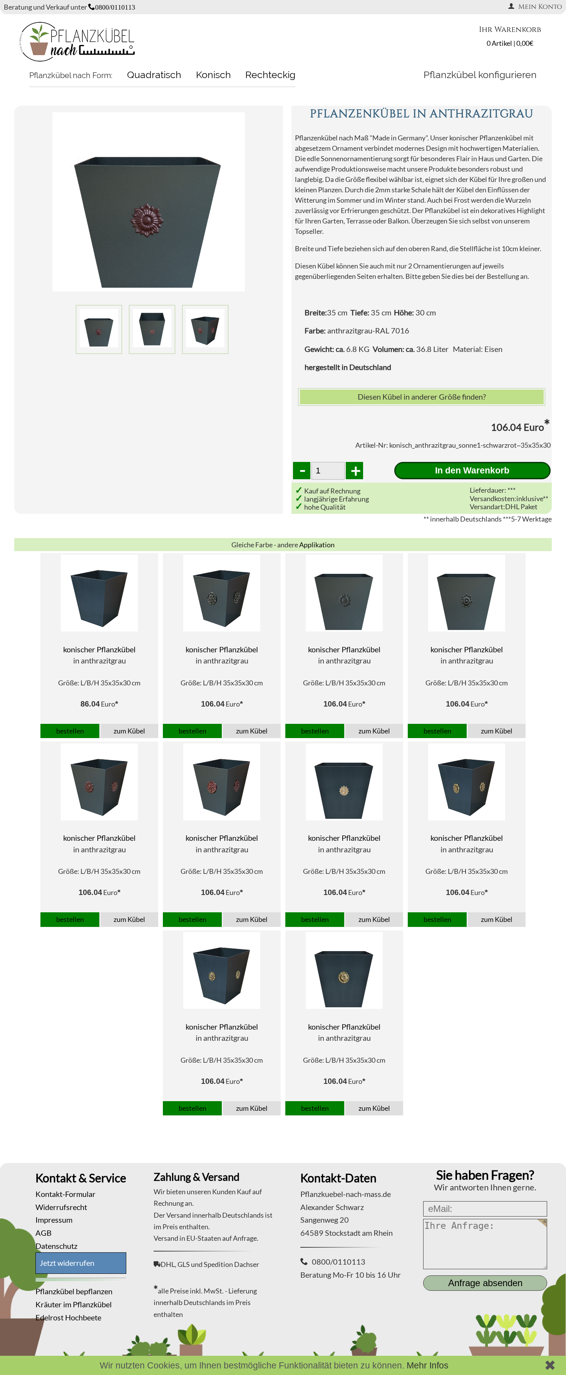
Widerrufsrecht (61, 1207)
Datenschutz (56, 1245)
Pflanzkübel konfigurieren (480, 74)
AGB (43, 1232)
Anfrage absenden (485, 1283)
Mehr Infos (428, 1365)
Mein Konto (540, 7)
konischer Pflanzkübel (99, 649)
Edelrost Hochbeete (68, 1317)
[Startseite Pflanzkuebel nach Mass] (77, 59)
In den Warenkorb (472, 470)
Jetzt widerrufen (67, 1262)
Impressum (53, 1219)
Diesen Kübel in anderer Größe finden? (422, 396)
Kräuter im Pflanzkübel (73, 1304)
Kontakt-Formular (65, 1193)
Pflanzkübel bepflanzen (73, 1291)
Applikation (317, 544)
